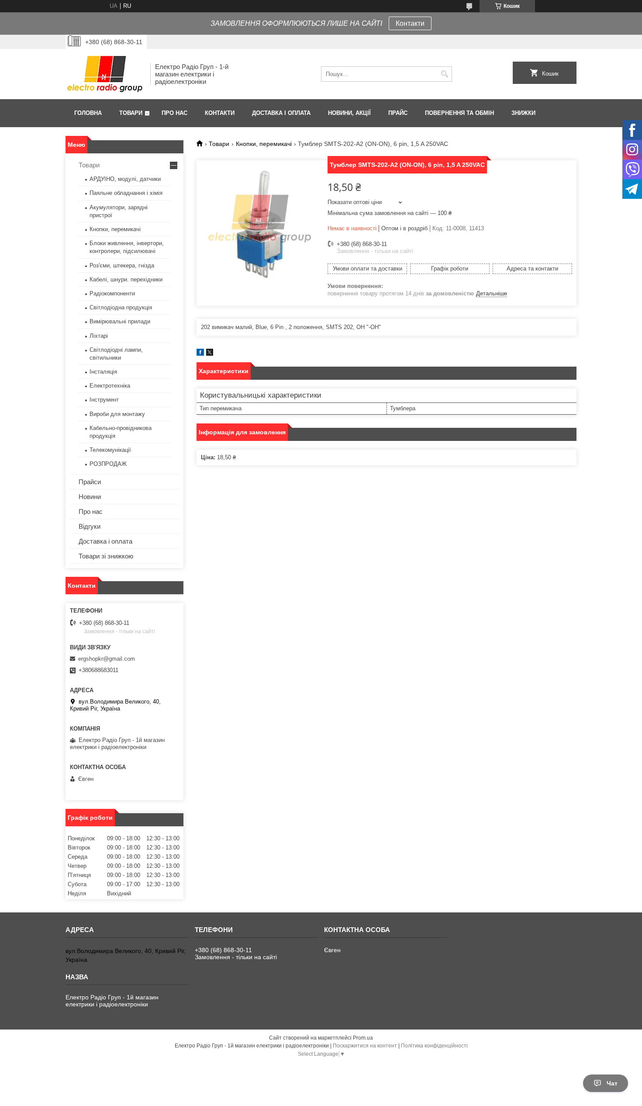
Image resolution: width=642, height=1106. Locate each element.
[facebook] (200, 353)
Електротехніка (110, 385)
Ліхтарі (99, 336)
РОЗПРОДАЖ (108, 464)
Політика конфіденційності (434, 1046)
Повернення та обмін (459, 113)
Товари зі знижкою (106, 556)
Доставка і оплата (281, 113)
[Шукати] (444, 74)
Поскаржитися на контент (365, 1046)
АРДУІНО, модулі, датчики (125, 179)
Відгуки (89, 526)
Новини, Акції (349, 113)
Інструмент (104, 399)
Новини (90, 496)
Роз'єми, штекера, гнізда (122, 265)
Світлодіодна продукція (121, 307)
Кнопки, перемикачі (264, 143)
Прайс (397, 113)
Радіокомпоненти (112, 293)
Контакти (410, 23)
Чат (612, 1083)
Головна (88, 113)
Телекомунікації (110, 450)
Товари (130, 113)
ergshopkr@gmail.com (106, 658)
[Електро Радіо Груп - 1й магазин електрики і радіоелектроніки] (105, 74)
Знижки (523, 113)
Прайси (90, 481)
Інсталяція (103, 371)
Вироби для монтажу (117, 414)
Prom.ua (363, 1038)
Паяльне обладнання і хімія (126, 193)
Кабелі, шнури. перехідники (126, 279)
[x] (209, 353)
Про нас (174, 113)
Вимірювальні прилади (120, 321)
